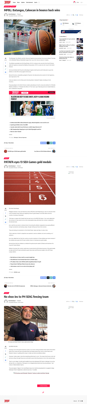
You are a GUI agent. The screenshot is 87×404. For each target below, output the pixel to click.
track (19, 272)
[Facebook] (65, 24)
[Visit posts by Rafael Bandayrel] (6, 15)
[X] (77, 24)
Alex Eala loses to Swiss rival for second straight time (22, 257)
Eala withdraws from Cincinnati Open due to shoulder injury (23, 259)
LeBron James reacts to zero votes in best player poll (22, 266)
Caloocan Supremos (22, 137)
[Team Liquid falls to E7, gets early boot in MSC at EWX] (80, 40)
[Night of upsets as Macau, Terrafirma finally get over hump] (80, 46)
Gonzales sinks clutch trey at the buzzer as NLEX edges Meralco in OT (26, 127)
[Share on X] (73, 15)
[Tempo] (7, 2)
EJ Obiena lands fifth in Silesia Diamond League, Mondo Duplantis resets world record (29, 122)
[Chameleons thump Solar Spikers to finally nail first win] (80, 58)
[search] (75, 2)
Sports (13, 6)
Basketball (7, 6)
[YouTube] (82, 401)
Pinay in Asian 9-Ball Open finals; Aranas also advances (22, 264)
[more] (39, 2)
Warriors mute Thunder (15, 131)
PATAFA (15, 272)
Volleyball (64, 60)
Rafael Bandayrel (12, 14)
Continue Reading (43, 385)
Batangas (16, 137)
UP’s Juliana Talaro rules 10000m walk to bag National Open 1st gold (25, 261)
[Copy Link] (75, 15)
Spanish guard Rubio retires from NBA (19, 124)
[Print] (77, 15)
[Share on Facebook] (71, 15)
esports (60, 42)
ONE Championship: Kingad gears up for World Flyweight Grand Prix (25, 129)
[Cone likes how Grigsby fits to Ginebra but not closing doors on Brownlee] (80, 52)
